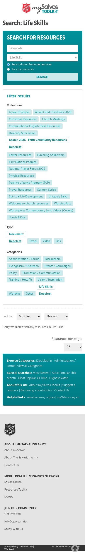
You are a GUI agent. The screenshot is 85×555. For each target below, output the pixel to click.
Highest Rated (58, 378)
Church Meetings (53, 119)
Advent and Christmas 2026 (53, 112)
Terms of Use (26, 546)
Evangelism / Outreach (24, 266)
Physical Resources (21, 175)
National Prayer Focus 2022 (27, 168)
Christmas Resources (22, 119)
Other (33, 241)
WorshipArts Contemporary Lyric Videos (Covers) (41, 210)
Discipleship (53, 259)
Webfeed (9, 549)
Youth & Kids (17, 217)
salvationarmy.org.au (41, 397)
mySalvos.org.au (68, 397)
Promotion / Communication (41, 273)
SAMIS (8, 497)
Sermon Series (46, 189)
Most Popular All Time (32, 378)
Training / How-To (20, 279)
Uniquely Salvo (58, 196)
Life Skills (46, 286)
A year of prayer (19, 112)
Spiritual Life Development (26, 196)
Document (16, 234)
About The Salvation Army (21, 457)
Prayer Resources (20, 189)
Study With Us (13, 529)
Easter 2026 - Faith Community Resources (38, 140)
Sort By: (8, 316)
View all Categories (29, 366)
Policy (13, 273)
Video (46, 241)
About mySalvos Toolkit (44, 385)
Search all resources (23, 69)
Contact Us (61, 390)
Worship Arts (62, 203)
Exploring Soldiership (51, 155)
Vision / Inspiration (50, 279)
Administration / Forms (24, 259)
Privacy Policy (11, 546)
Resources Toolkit (15, 489)
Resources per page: (66, 339)
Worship (14, 293)
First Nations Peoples (22, 162)
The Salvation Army (64, 546)
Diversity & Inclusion (22, 133)
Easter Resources (20, 155)
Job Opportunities (16, 521)
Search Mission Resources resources (32, 64)
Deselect (15, 147)
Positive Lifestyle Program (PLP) (29, 182)
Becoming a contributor (36, 390)
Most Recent (41, 373)
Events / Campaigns (57, 266)
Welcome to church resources (28, 203)
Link (58, 241)
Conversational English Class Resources (34, 126)
